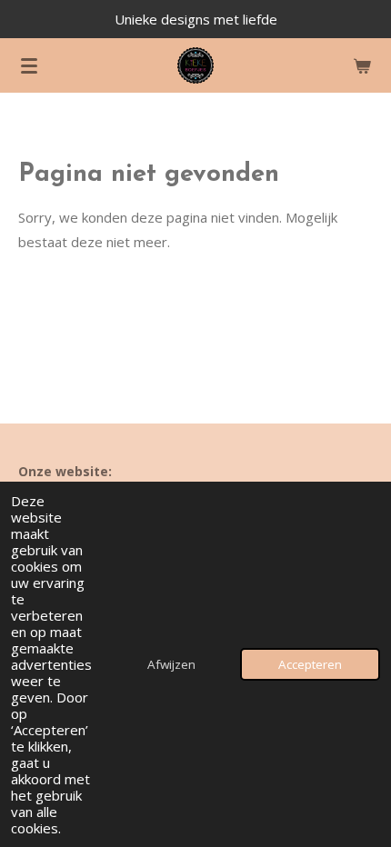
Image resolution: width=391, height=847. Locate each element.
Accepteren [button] (310, 664)
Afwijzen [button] (171, 664)
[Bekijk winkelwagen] (362, 65)
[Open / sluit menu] (29, 65)
